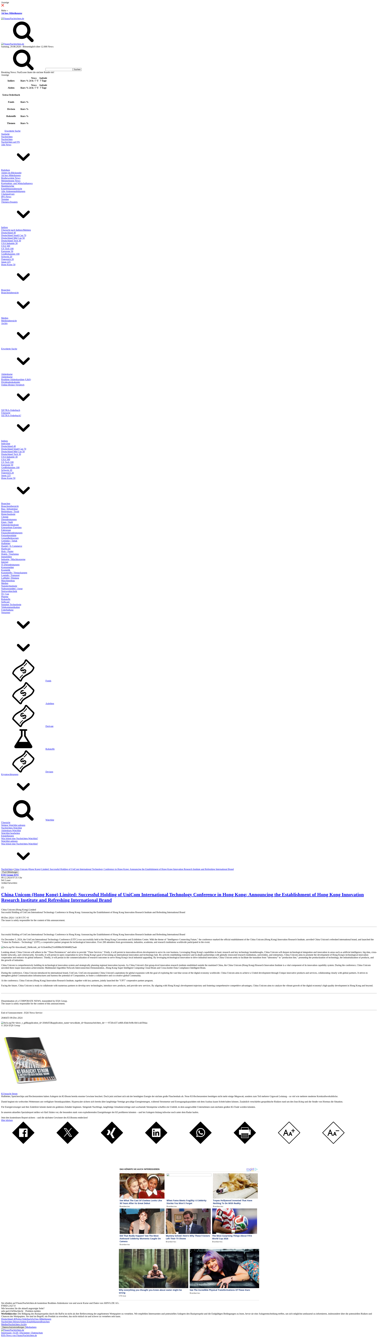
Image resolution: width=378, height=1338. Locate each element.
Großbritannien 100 (10, 254)
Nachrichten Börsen (10, 1321)
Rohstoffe (5, 599)
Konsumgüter (7, 567)
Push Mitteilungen (10, 872)
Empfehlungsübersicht (11, 188)
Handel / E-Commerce (11, 546)
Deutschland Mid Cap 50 (13, 238)
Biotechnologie (8, 514)
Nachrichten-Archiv (17, 1324)
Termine (5, 199)
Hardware (5, 548)
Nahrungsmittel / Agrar (12, 588)
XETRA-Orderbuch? (11, 415)
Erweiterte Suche (13, 131)
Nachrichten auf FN (10, 142)
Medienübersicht (9, 320)
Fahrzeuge (6, 530)
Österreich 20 (7, 259)
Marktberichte (7, 186)
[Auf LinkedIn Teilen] (156, 1143)
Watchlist (49, 820)
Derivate (49, 726)
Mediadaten (31, 1327)
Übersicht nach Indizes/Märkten (16, 230)
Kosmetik (5, 570)
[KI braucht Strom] (29, 1091)
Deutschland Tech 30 (11, 240)
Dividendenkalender (10, 382)
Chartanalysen (7, 194)
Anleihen (49, 703)
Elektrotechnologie (10, 525)
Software (5, 602)
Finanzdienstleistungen (11, 533)
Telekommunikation (10, 607)
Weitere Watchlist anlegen (13, 825)
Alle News (6, 144)
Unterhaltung (7, 610)
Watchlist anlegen (9, 841)
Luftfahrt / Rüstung (10, 578)
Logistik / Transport (10, 575)
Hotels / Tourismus (10, 554)
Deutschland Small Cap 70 (13, 235)
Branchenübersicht (10, 292)
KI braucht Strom (9, 1093)
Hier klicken (7, 1120)
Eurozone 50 (7, 251)
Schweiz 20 (6, 256)
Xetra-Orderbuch (24, 1319)
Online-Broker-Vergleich (12, 385)
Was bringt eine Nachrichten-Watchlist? (19, 838)
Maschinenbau (8, 580)
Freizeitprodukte (8, 535)
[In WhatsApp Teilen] (200, 1143)
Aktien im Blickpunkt (11, 172)
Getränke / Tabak (9, 540)
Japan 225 (6, 262)
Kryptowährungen (9, 774)
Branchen (5, 290)
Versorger (5, 612)
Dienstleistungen (9, 519)
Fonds (48, 680)
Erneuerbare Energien (11, 527)
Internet (4, 562)
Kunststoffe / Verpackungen (14, 572)
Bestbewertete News (10, 178)
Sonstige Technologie (11, 604)
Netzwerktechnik (9, 591)
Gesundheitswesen (10, 538)
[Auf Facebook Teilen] (23, 1143)
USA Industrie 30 (9, 243)
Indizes (4, 227)
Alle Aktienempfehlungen (13, 191)
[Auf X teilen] (67, 1143)
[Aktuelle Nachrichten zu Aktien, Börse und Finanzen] (12, 18)
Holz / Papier (7, 551)
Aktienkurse (7, 374)
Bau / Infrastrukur (9, 509)
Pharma (4, 596)
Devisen (49, 771)
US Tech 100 (7, 248)
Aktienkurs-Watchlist (11, 830)
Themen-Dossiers (9, 202)
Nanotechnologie (9, 586)
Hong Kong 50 (8, 264)
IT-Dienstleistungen (10, 564)
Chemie (4, 517)
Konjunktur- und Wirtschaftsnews (17, 183)
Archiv (4, 323)
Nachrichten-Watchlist (11, 828)
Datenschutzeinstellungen (13, 1327)
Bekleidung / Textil (10, 511)
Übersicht (5, 413)
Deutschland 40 (8, 232)
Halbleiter (5, 543)
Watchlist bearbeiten (10, 833)
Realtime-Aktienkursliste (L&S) (16, 379)
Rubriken (5, 170)
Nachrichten (7, 136)
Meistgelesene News (10, 180)
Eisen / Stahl (7, 522)
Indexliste (5, 443)
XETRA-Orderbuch (10, 410)
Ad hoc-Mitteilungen (11, 13)
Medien (4, 318)
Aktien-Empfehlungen (30, 1321)
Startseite (5, 134)
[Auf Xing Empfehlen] (112, 1143)
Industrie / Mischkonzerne (13, 559)
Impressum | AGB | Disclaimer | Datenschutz (22, 1333)
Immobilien (6, 556)
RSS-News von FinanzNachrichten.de (19, 1335)
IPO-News (6, 196)
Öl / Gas (5, 594)
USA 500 (5, 246)
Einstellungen (7, 836)
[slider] (5, 885)
